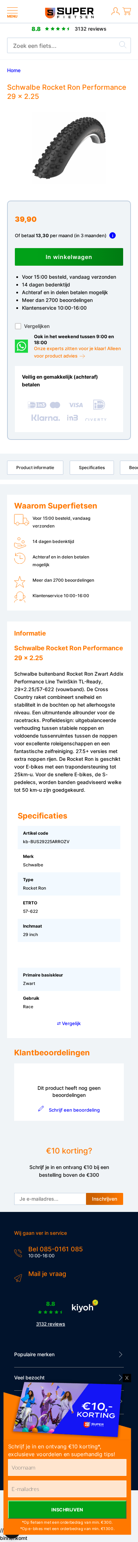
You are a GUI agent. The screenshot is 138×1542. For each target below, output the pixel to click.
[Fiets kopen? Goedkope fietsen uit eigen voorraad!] (69, 17)
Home (14, 70)
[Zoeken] (123, 45)
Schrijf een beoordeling (74, 1110)
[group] (69, 148)
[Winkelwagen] (126, 15)
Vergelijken (37, 326)
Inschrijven (104, 1199)
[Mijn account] (115, 15)
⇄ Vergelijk (69, 1023)
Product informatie (35, 467)
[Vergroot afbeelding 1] (69, 148)
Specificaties (92, 467)
